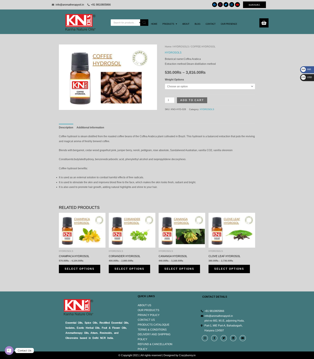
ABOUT (185, 24)
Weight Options (174, 79)
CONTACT (211, 24)
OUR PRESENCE (229, 24)
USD (306, 77)
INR (306, 69)
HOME (154, 24)
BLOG (197, 24)
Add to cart (192, 100)
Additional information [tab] (90, 127)
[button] (170, 23)
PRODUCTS (168, 24)
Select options (80, 268)
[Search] (144, 22)
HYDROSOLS (181, 46)
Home (168, 46)
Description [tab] (66, 127)
